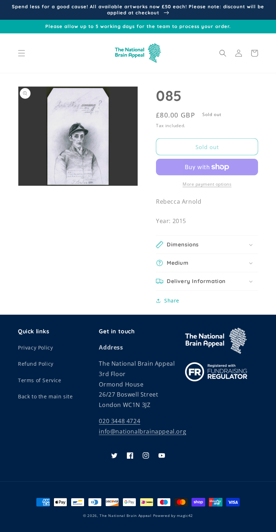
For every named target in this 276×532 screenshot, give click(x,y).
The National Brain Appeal (126, 515)
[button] (21, 53)
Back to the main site (45, 396)
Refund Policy (36, 363)
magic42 (185, 515)
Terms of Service (39, 380)
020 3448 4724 (119, 421)
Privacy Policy (35, 347)
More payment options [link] (207, 184)
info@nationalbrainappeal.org (142, 431)
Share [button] (171, 300)
